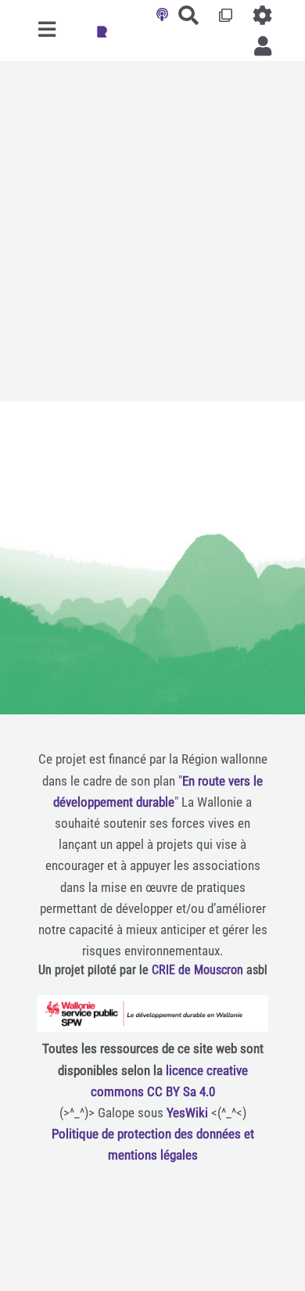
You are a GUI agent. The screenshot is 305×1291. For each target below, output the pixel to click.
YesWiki (187, 1112)
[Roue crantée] (263, 15)
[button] (263, 46)
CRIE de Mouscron (197, 969)
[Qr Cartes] (226, 15)
